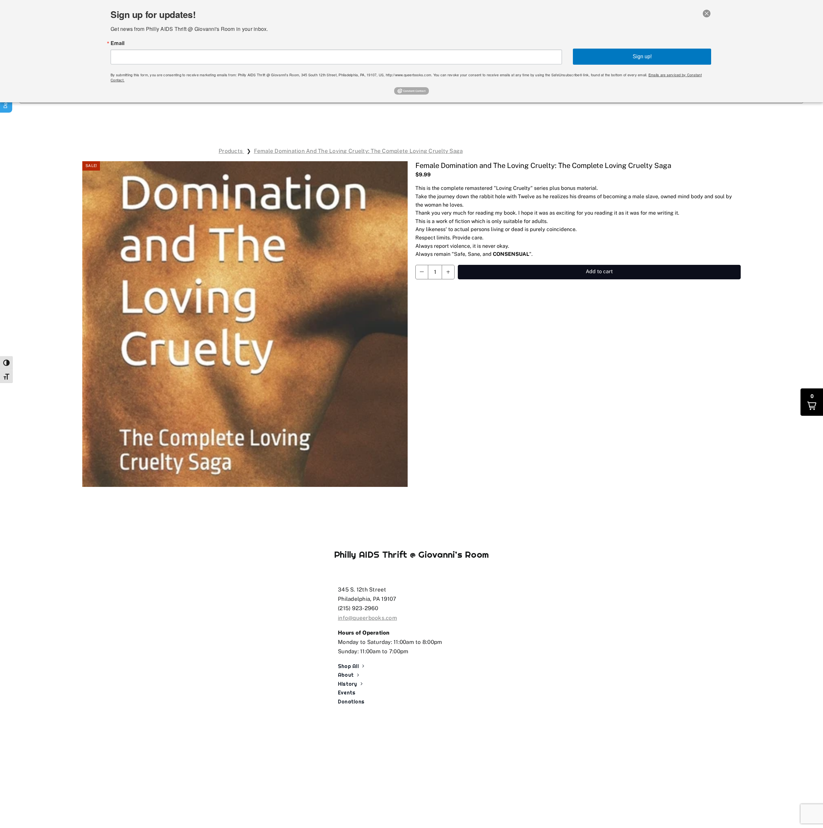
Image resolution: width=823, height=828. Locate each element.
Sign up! (642, 56)
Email (117, 43)
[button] (421, 272)
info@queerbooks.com (367, 618)
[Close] (706, 13)
